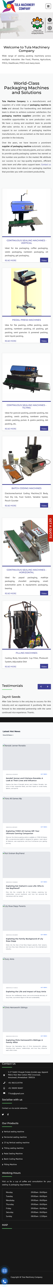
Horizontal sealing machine (15, 1137)
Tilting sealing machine (14, 1148)
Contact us (46, 164)
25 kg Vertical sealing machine (16, 1142)
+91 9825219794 (15, 1083)
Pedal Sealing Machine (13, 1153)
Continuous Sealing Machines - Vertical (26, 241)
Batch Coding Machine (13, 1159)
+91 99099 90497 (15, 1088)
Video (44, 260)
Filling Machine (10, 1164)
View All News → (8, 735)
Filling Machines (26, 653)
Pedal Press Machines (26, 320)
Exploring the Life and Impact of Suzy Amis (26, 992)
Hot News (44, 774)
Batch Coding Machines (26, 488)
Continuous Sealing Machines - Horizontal (26, 571)
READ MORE (10, 260)
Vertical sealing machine (14, 1131)
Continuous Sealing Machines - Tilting (26, 406)
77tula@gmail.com (16, 1093)
